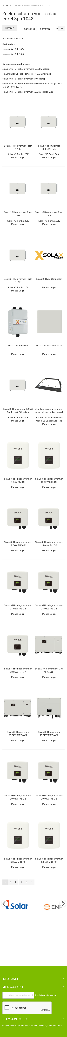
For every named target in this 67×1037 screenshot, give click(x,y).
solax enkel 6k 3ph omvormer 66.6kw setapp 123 (27, 91)
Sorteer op (29, 28)
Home (5, 5)
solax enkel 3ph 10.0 (13, 54)
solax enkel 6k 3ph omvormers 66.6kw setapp (26, 69)
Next (63, 904)
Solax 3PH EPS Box (18, 345)
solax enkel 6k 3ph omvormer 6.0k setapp (24, 78)
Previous (4, 904)
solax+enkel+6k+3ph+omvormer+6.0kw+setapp (26, 73)
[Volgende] (31, 882)
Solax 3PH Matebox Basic (49, 345)
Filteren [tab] (9, 28)
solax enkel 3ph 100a (13, 49)
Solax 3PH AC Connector (49, 279)
